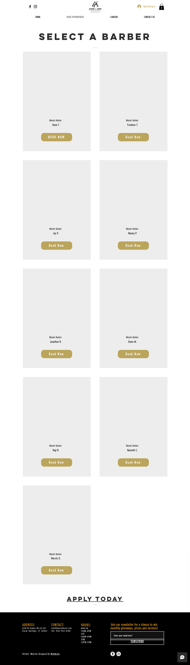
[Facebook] (30, 6)
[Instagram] (35, 6)
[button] (161, 7)
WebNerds (55, 654)
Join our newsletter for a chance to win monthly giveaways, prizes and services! (134, 626)
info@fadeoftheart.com (61, 628)
